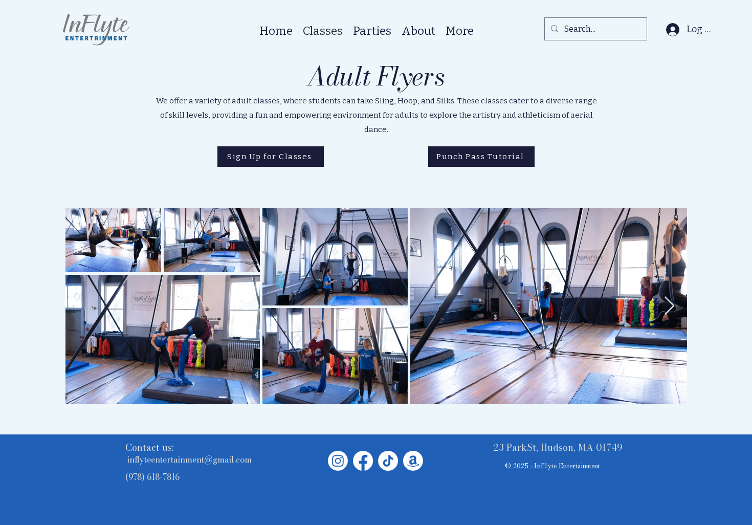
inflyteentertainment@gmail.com (189, 459)
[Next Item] (669, 306)
